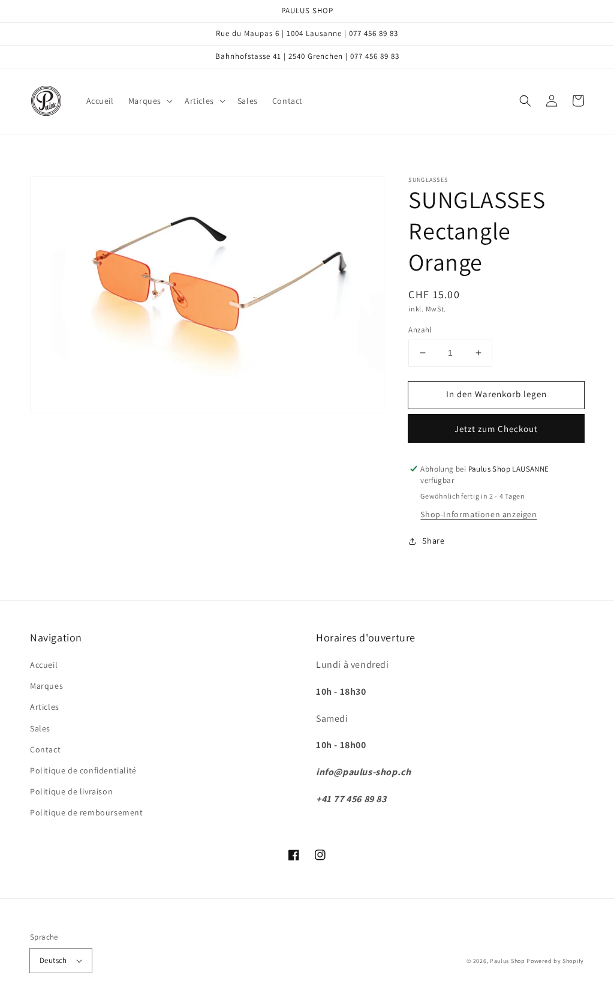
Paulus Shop (507, 961)
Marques (46, 685)
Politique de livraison (71, 791)
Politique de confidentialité (83, 770)
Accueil (44, 664)
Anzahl (419, 330)
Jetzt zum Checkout (496, 428)
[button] (149, 100)
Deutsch (53, 960)
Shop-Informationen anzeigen (478, 514)
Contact (45, 749)
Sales (40, 728)
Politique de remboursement (86, 812)
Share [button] (433, 540)
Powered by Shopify (555, 961)
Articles (44, 706)
